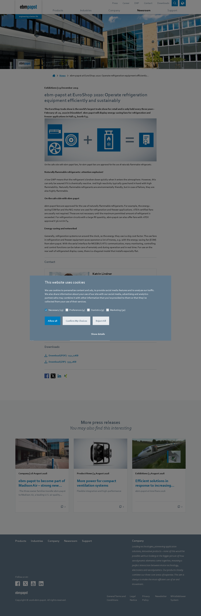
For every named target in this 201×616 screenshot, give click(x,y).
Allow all (52, 320)
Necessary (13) (56, 310)
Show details (98, 334)
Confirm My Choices (76, 320)
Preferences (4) (77, 310)
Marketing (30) (117, 310)
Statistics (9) (97, 310)
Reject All (101, 320)
